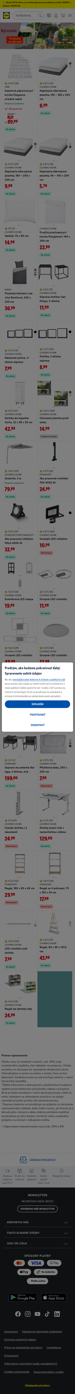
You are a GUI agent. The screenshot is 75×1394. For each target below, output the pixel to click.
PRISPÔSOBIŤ (37, 714)
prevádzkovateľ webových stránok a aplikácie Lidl (39, 679)
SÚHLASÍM (37, 704)
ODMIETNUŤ (37, 725)
